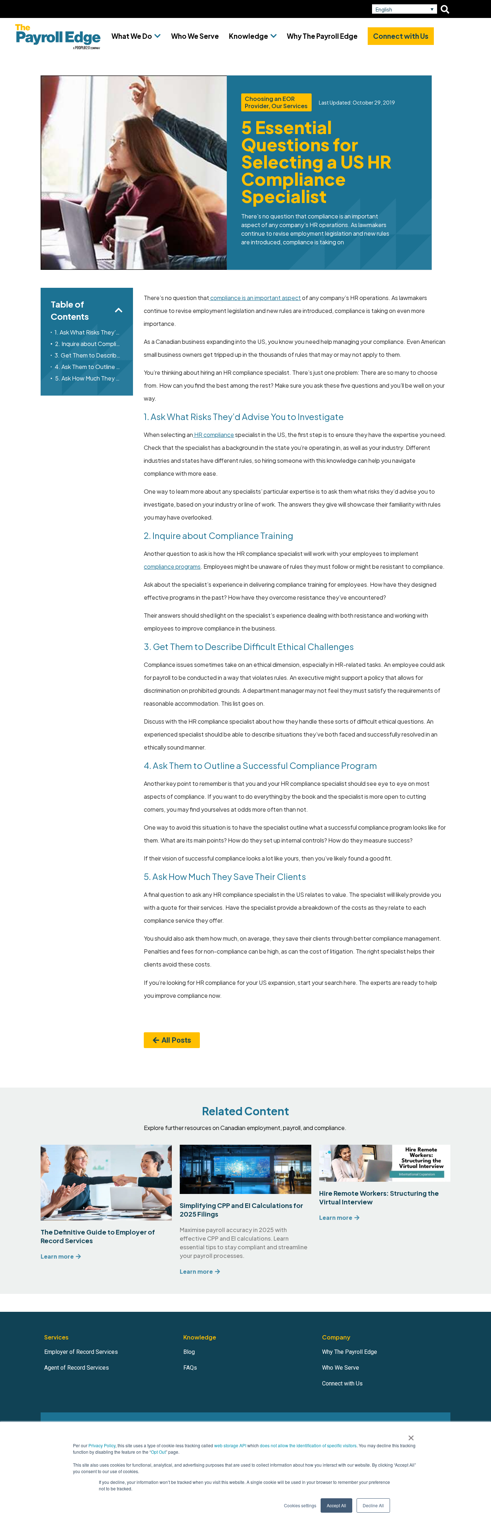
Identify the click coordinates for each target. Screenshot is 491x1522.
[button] (404, 9)
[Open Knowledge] (273, 36)
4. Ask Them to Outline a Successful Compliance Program (89, 366)
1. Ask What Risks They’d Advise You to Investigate (89, 332)
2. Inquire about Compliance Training (89, 343)
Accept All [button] (336, 1505)
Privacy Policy (101, 1445)
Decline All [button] (373, 1505)
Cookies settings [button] (300, 1505)
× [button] (411, 1435)
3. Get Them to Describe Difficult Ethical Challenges (89, 355)
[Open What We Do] (157, 36)
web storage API (230, 1445)
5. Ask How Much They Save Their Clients (89, 378)
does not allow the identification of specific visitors (308, 1445)
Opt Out (158, 1452)
